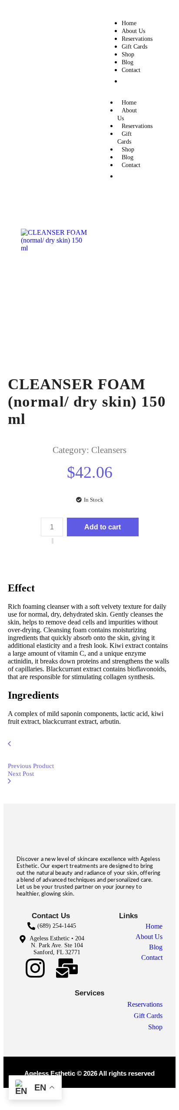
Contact (131, 70)
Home (129, 23)
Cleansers (108, 450)
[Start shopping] (137, 81)
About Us (133, 31)
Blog (127, 62)
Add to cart (102, 527)
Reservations (137, 39)
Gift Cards (134, 46)
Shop (128, 54)
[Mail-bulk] (67, 968)
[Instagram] (35, 968)
